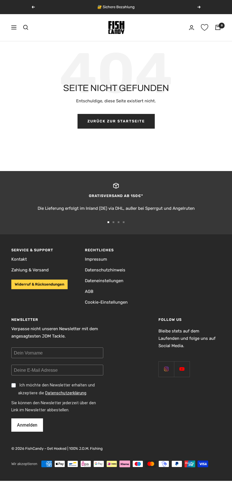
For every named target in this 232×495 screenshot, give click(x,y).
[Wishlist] (204, 27)
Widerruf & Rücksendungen (39, 284)
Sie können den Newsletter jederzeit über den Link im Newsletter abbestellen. (53, 406)
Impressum (96, 259)
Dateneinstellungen (104, 280)
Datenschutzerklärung (65, 393)
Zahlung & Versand (30, 270)
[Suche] (25, 27)
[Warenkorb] (218, 27)
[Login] (191, 27)
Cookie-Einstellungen (106, 302)
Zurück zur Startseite (116, 121)
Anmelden (27, 425)
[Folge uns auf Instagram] (166, 369)
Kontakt (19, 259)
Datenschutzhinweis (105, 270)
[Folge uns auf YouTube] (182, 369)
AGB (89, 291)
